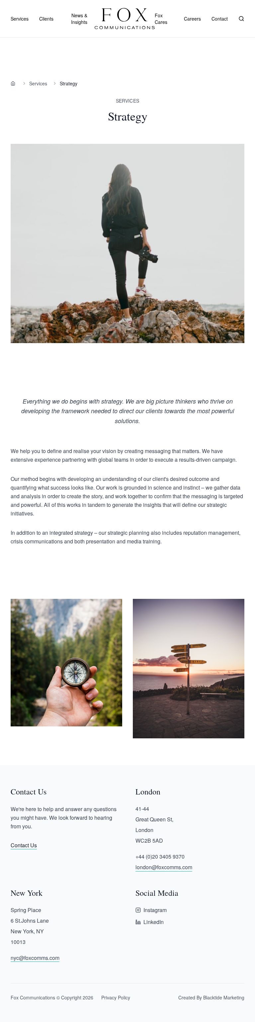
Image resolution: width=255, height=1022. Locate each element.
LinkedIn (153, 922)
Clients (46, 18)
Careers (192, 18)
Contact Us (24, 845)
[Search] (241, 19)
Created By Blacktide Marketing (211, 997)
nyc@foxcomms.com (35, 958)
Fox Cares (161, 18)
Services (38, 83)
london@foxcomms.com (163, 867)
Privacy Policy (115, 997)
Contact (220, 18)
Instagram (155, 910)
